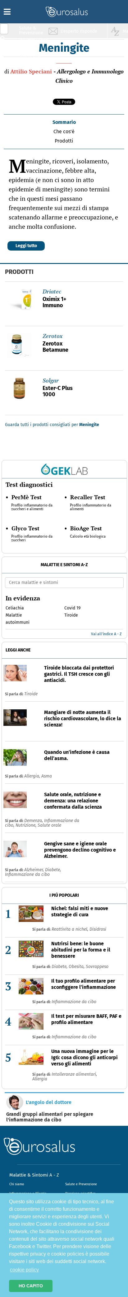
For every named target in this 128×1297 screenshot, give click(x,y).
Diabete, (53, 869)
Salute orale (49, 825)
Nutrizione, (27, 825)
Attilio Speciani (31, 71)
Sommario (64, 122)
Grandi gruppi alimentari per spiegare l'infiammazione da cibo (49, 1117)
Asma (46, 776)
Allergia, (32, 776)
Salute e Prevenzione (81, 1184)
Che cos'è (64, 131)
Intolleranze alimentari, (74, 1074)
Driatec (52, 291)
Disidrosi (97, 929)
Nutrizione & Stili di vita (31, 54)
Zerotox (52, 336)
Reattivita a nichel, (70, 929)
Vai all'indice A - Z (106, 634)
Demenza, (34, 820)
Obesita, (77, 966)
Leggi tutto (26, 245)
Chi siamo (16, 1184)
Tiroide (31, 694)
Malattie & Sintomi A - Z (34, 1175)
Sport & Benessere (29, 66)
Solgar (51, 380)
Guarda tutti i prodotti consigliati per (52, 424)
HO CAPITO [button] (31, 1285)
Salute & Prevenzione (31, 30)
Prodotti (64, 141)
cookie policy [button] (24, 1269)
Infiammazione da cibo (27, 874)
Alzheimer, (34, 869)
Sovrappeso (97, 966)
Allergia (39, 1079)
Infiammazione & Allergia (33, 42)
